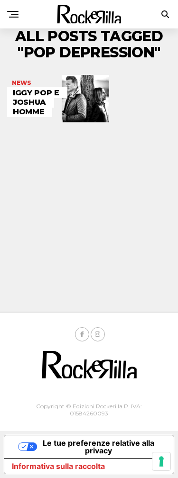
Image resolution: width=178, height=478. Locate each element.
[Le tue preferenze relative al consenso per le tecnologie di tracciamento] (161, 461)
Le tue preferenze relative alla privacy (98, 446)
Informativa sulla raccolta (58, 466)
